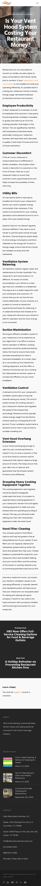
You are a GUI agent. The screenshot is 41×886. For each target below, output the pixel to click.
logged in (18, 692)
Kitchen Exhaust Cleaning (20, 14)
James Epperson (15, 52)
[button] (37, 3)
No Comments (20, 56)
